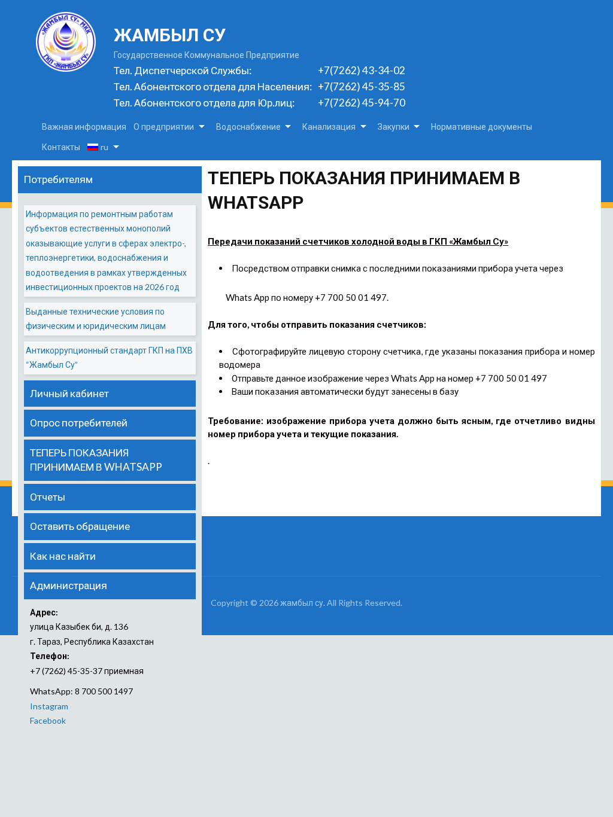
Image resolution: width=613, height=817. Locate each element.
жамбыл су (170, 35)
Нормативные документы (481, 126)
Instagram (49, 706)
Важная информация (84, 126)
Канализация (329, 126)
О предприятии (163, 126)
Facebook (48, 720)
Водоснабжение (248, 126)
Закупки (393, 126)
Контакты (61, 147)
